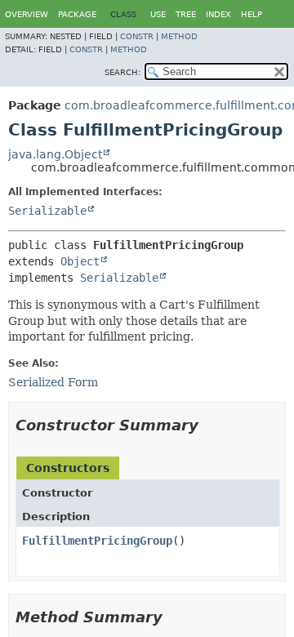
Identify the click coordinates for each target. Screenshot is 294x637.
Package (77, 14)
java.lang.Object (55, 154)
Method (179, 36)
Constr (137, 36)
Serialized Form (53, 382)
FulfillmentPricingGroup (97, 540)
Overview (26, 14)
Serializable (47, 210)
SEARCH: (122, 72)
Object (80, 261)
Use (158, 14)
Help (251, 14)
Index (218, 14)
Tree (186, 14)
